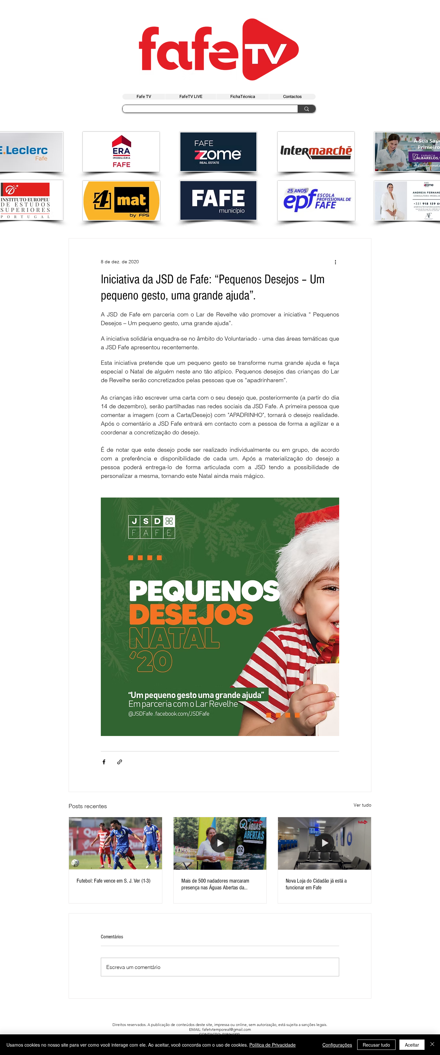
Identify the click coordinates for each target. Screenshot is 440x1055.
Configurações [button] (337, 1044)
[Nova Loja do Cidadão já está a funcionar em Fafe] (324, 843)
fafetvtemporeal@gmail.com (226, 1029)
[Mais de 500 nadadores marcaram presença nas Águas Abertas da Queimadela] (220, 843)
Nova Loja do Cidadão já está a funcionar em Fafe (316, 884)
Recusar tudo (376, 1044)
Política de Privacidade (272, 1044)
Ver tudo (362, 805)
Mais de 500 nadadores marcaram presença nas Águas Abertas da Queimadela (215, 884)
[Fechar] (432, 1045)
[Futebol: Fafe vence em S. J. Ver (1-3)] (115, 843)
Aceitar (412, 1044)
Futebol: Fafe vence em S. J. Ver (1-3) (113, 880)
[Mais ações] (335, 262)
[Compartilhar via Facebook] (104, 762)
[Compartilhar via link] (120, 762)
